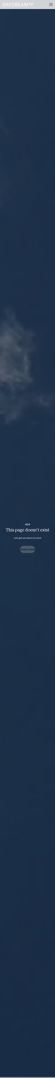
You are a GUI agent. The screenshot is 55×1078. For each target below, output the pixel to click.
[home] (25, 4)
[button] (50, 4)
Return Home (28, 549)
